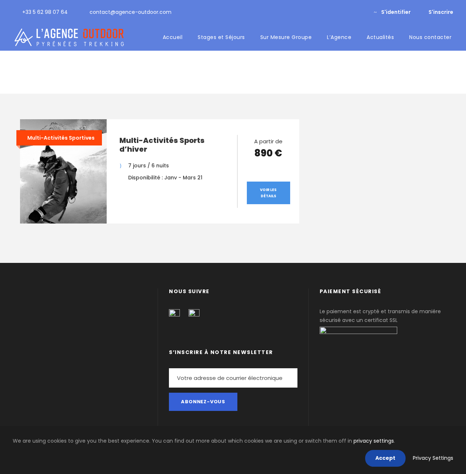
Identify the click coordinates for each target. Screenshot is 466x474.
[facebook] (349, 12)
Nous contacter (430, 37)
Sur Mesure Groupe (286, 37)
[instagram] (360, 12)
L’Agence (339, 37)
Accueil (173, 37)
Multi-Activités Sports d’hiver (162, 144)
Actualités (380, 37)
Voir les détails (268, 193)
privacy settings (374, 440)
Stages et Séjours (221, 37)
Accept (385, 458)
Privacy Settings (433, 458)
